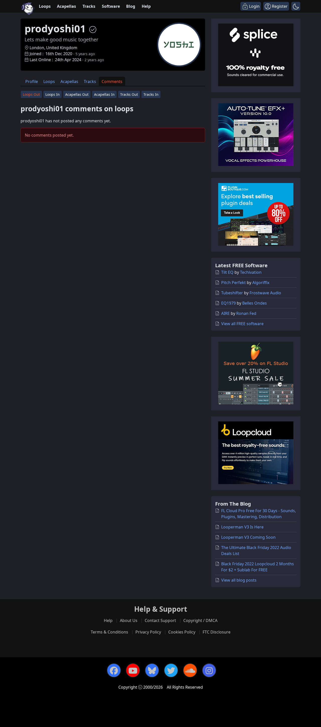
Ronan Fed (246, 313)
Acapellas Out (77, 94)
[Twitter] (171, 670)
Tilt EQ (227, 272)
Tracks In (150, 94)
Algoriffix (260, 282)
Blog (130, 6)
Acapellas (66, 6)
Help (146, 6)
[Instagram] (209, 670)
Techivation (251, 272)
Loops (45, 6)
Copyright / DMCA (200, 620)
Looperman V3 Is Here (242, 527)
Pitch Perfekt (233, 282)
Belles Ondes (254, 303)
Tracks (89, 6)
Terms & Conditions (109, 632)
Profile (31, 81)
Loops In (52, 94)
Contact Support (160, 620)
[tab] (32, 81)
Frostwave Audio (265, 293)
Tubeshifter (232, 293)
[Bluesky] (152, 670)
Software (111, 6)
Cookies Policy (181, 632)
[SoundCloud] (190, 670)
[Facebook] (114, 670)
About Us (128, 620)
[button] (295, 6)
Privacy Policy (148, 632)
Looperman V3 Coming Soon (248, 537)
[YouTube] (133, 670)
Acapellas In (104, 94)
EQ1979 (228, 303)
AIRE (225, 313)
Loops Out (31, 94)
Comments (112, 81)
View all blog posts (239, 580)
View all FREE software (242, 323)
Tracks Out (129, 94)
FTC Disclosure (216, 632)
